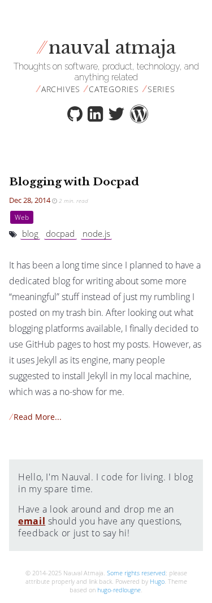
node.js (96, 233)
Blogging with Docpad (74, 181)
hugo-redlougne (119, 589)
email (31, 521)
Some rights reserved (136, 573)
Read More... (35, 416)
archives (60, 89)
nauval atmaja (105, 47)
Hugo (157, 581)
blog (30, 233)
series (161, 89)
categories (114, 89)
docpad (60, 233)
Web (22, 217)
